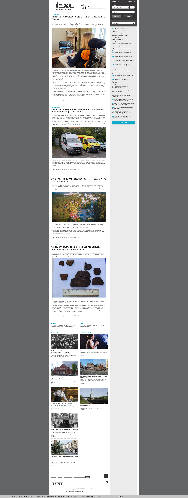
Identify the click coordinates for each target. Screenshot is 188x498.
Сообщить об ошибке (79, 477)
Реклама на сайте (68, 477)
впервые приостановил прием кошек (97, 7)
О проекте (53, 477)
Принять (121, 496)
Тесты (87, 477)
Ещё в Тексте (123, 122)
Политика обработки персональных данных (74, 491)
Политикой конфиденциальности (90, 496)
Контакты (60, 477)
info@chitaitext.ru (81, 488)
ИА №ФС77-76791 (79, 483)
